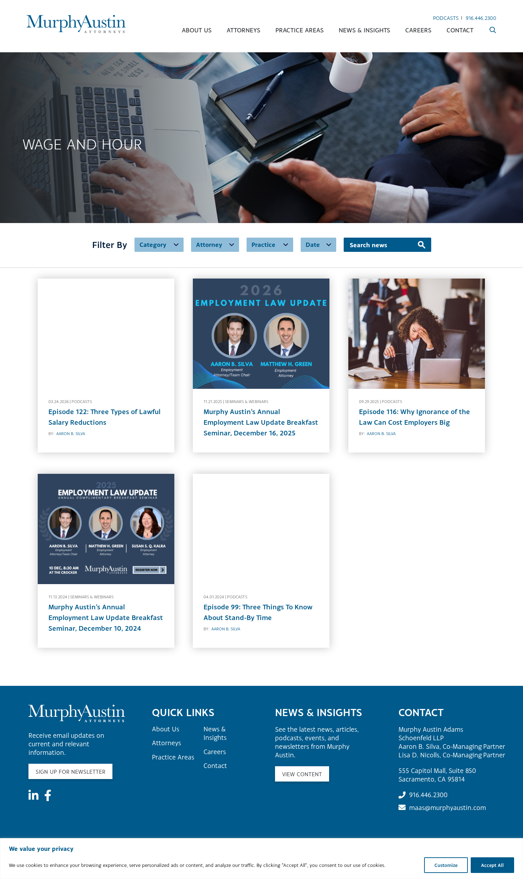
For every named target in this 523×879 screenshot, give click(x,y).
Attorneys (243, 30)
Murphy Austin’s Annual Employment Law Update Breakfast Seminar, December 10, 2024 (105, 617)
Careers (418, 30)
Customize (446, 865)
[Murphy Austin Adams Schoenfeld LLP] (76, 24)
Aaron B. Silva (70, 433)
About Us (197, 30)
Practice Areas (299, 30)
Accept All (492, 865)
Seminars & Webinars (246, 401)
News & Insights (364, 30)
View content (302, 774)
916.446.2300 (481, 18)
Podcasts (446, 18)
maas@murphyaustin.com (447, 807)
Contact (460, 30)
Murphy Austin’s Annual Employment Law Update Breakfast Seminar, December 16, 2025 (261, 422)
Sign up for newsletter (70, 771)
